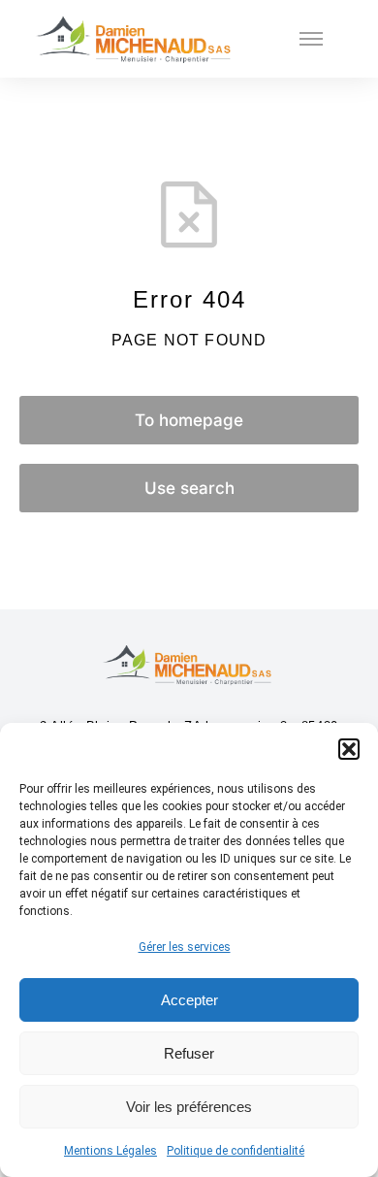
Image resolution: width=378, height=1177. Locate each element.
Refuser (189, 1053)
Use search (189, 488)
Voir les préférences (189, 1106)
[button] (349, 749)
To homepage (189, 420)
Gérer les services (185, 947)
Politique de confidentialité (235, 1151)
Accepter (189, 1000)
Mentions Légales (110, 1151)
